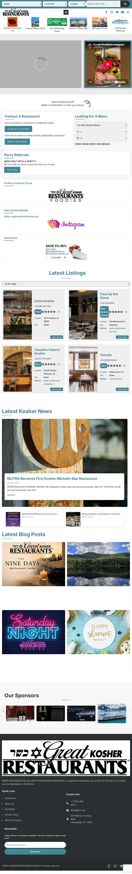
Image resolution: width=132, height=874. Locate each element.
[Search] (125, 4)
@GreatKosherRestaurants (26, 216)
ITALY (38, 311)
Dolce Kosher (44, 301)
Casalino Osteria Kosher (47, 351)
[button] (4, 712)
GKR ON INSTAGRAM (16, 210)
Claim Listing (56, 337)
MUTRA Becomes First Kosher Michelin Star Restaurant (52, 479)
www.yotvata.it (115, 378)
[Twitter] (117, 12)
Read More (11, 495)
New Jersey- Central (104, 312)
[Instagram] (111, 12)
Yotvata (106, 355)
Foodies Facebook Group (18, 183)
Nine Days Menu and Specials (28, 590)
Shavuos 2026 (81, 658)
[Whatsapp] (128, 12)
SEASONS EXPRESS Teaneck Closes (39, 514)
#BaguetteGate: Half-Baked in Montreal (101, 514)
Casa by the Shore (109, 296)
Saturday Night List (19, 658)
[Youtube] (122, 12)
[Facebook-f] (106, 12)
